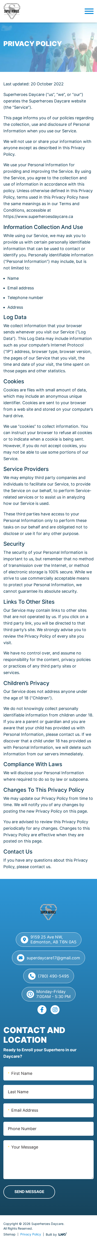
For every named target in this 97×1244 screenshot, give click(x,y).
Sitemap (9, 1234)
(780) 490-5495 (53, 976)
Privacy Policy (30, 1234)
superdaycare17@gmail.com (53, 958)
